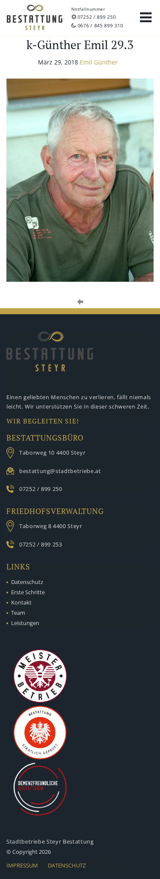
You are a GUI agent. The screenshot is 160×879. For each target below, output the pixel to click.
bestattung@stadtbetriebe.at (60, 471)
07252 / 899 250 (97, 17)
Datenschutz (27, 582)
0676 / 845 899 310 (100, 25)
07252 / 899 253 (40, 544)
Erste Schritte (28, 592)
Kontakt (21, 602)
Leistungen (25, 623)
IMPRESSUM (22, 865)
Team (18, 612)
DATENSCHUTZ (67, 865)
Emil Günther (99, 62)
